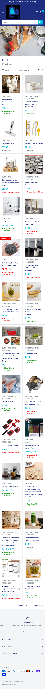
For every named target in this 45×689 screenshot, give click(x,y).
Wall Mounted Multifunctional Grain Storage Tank (32, 445)
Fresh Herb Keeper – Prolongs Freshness (32, 539)
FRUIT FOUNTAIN (31, 353)
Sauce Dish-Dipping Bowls (32, 183)
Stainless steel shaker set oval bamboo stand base (10, 182)
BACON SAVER (7, 402)
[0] (41, 12)
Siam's (4, 260)
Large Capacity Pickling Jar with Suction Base (10, 310)
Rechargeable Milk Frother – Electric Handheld (31, 267)
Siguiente (37, 605)
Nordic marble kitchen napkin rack (33, 223)
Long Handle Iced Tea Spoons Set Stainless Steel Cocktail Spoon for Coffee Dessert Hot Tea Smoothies (33, 491)
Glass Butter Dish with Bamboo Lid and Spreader (33, 311)
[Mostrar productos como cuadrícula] (38, 70)
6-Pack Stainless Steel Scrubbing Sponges (10, 264)
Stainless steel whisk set (34, 143)
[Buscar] (40, 22)
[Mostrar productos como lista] (42, 70)
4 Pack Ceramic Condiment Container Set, (10, 101)
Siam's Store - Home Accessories (32, 97)
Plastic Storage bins (9, 222)
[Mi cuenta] (37, 12)
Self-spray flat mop (9, 143)
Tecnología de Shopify (9, 684)
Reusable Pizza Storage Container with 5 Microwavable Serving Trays (10, 357)
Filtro (7, 70)
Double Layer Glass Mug (10, 486)
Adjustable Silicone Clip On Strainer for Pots (33, 403)
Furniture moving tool (10, 445)
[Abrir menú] (3, 12)
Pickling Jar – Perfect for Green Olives (34, 587)
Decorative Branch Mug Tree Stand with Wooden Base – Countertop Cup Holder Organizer (11, 541)
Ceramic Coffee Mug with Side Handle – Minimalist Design (32, 104)
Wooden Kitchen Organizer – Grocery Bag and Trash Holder (11, 588)
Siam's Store (6, 96)
